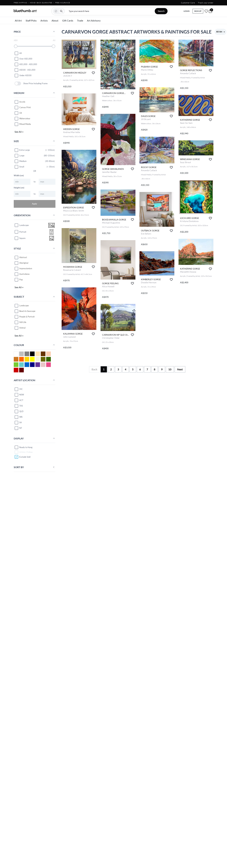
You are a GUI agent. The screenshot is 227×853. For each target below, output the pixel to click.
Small (21, 166)
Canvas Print (25, 107)
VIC (21, 389)
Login (186, 11)
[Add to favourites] (93, 72)
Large (21, 155)
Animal (22, 327)
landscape (24, 225)
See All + (19, 131)
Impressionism (25, 268)
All (20, 53)
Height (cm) (19, 187)
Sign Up (198, 11)
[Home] (25, 10)
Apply (34, 203)
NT (20, 428)
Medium (23, 161)
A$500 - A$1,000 (27, 70)
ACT (21, 400)
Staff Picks (31, 20)
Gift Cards (67, 20)
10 (169, 369)
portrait (22, 232)
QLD (21, 411)
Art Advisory (94, 20)
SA (20, 422)
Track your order (205, 3)
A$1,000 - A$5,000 (28, 64)
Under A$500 (25, 75)
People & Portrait (27, 316)
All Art (18, 20)
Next (180, 369)
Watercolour (24, 118)
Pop (21, 279)
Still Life (22, 322)
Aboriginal (23, 263)
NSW (21, 394)
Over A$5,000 (25, 58)
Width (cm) (19, 175)
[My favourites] (206, 11)
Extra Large (24, 150)
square (22, 238)
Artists (44, 20)
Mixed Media (25, 124)
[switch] (18, 83)
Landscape (24, 305)
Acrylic (22, 102)
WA (21, 417)
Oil (20, 113)
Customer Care (188, 3)
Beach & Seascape (27, 311)
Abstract (23, 257)
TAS (21, 405)
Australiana (24, 274)
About (55, 20)
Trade (80, 20)
